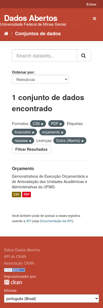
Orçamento (23, 168)
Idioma (10, 290)
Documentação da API (56, 220)
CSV (16, 195)
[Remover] (42, 124)
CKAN (13, 282)
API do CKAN (15, 256)
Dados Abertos (30, 17)
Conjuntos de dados (38, 33)
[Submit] (84, 55)
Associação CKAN (19, 263)
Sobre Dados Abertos (22, 249)
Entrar (91, 4)
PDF (26, 195)
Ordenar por (23, 72)
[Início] (6, 33)
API (28, 220)
